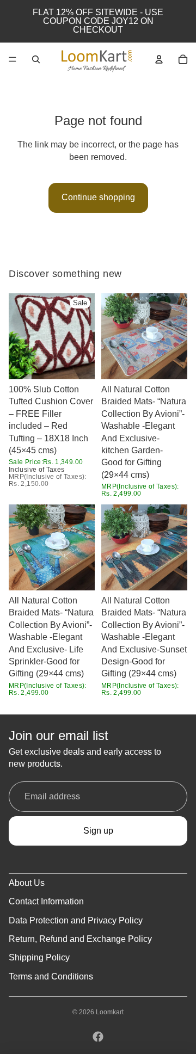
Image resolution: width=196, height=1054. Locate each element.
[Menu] (12, 59)
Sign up (98, 830)
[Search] (36, 59)
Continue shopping (98, 197)
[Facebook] (98, 1036)
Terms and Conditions (51, 976)
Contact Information (46, 901)
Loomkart (110, 1012)
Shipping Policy (39, 957)
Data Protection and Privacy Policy (76, 920)
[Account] (159, 59)
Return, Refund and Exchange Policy (80, 939)
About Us (27, 882)
